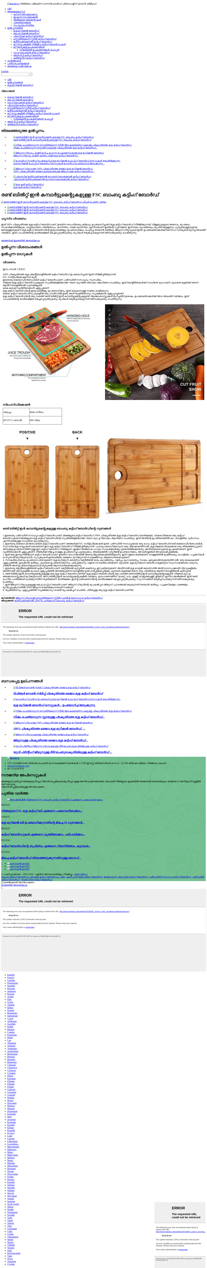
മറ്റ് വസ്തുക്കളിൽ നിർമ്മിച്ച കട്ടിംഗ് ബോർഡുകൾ (39, 44)
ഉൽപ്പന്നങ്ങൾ (15, 28)
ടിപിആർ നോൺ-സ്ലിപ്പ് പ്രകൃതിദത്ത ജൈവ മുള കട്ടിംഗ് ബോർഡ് (58, 693)
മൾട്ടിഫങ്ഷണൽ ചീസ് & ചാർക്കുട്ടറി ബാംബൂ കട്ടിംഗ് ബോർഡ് (49, 600)
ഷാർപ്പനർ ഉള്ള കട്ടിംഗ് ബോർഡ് (84, 877)
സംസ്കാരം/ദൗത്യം (23, 25)
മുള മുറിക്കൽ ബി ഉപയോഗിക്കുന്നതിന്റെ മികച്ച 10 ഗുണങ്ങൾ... (42, 822)
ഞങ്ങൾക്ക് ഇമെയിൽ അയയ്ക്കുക (20, 240)
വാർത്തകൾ (14, 60)
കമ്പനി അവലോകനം (25, 14)
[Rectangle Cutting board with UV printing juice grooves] (60, 746)
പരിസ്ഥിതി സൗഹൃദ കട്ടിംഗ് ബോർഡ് (170, 877)
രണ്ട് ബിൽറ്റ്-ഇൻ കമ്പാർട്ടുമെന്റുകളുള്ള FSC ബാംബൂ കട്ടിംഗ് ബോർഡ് (52, 140)
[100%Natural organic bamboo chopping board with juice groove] (53, 722)
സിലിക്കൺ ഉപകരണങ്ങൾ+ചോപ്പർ (39, 50)
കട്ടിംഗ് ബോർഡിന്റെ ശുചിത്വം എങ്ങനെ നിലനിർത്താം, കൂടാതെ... (46, 846)
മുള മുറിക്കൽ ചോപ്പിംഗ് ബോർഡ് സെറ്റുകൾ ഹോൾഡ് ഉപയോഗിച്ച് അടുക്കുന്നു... (59, 163)
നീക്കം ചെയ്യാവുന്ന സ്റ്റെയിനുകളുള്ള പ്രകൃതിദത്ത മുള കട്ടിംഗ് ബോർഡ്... (55, 147)
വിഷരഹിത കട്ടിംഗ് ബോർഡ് (36, 879)
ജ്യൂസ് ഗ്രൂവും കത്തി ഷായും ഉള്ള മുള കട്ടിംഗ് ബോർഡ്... (46, 155)
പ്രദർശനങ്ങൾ (22, 22)
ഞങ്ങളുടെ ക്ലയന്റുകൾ (27, 19)
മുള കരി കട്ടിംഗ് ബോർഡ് (27, 187)
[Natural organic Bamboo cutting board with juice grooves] (50, 734)
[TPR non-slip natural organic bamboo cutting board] (51, 687)
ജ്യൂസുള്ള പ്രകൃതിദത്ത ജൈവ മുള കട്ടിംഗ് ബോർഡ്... (50, 740)
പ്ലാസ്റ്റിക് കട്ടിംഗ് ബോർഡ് (28, 36)
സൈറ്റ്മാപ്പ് (80, 874)
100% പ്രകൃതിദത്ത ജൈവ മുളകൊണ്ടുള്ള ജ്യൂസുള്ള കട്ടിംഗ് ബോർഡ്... (53, 171)
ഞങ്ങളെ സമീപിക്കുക (19, 66)
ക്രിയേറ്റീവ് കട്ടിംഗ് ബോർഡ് (29, 58)
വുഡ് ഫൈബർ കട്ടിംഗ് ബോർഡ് (31, 52)
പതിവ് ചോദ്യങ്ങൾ (18, 63)
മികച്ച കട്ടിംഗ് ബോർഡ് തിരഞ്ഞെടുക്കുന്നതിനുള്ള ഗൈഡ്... (41, 857)
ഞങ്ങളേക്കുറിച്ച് (16, 11)
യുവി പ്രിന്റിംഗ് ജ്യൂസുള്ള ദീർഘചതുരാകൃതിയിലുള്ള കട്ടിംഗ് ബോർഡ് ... (62, 752)
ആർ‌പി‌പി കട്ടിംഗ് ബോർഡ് (28, 55)
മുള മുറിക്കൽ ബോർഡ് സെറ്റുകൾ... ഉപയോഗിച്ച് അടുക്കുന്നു (54, 705)
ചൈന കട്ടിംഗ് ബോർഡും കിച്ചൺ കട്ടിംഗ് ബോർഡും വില (33, 877)
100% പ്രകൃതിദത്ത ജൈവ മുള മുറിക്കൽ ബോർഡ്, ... (49, 728)
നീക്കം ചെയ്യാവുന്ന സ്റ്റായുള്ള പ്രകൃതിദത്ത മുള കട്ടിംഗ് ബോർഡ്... (59, 717)
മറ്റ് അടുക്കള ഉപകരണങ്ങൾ (29, 47)
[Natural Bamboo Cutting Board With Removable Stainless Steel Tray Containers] (72, 711)
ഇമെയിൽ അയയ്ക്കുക (14, 885)
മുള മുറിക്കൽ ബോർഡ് (26, 30)
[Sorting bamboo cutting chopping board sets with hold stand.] (67, 699)
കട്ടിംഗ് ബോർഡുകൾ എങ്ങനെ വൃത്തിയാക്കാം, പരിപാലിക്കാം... (43, 834)
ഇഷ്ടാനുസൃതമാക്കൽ (25, 17)
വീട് (9, 9)
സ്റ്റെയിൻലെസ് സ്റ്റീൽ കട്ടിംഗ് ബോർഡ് (34, 39)
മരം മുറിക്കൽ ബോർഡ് (26, 33)
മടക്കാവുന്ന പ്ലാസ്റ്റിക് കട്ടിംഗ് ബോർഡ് (126, 877)
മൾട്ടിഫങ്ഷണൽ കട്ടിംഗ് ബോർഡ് (32, 41)
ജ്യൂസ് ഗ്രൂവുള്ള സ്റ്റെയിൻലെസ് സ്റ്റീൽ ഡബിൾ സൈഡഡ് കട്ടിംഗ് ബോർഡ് (58, 598)
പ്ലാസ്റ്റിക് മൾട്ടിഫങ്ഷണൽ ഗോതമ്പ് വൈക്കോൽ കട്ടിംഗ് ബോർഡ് (51, 179)
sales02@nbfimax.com (18, 766)
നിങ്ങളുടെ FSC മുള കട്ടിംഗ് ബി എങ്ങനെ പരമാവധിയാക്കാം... (42, 810)
